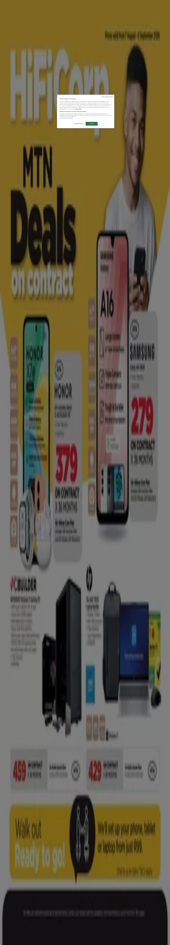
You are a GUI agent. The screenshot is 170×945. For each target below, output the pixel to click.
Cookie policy (78, 109)
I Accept (91, 123)
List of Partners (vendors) (66, 118)
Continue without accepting (107, 96)
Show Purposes (78, 123)
